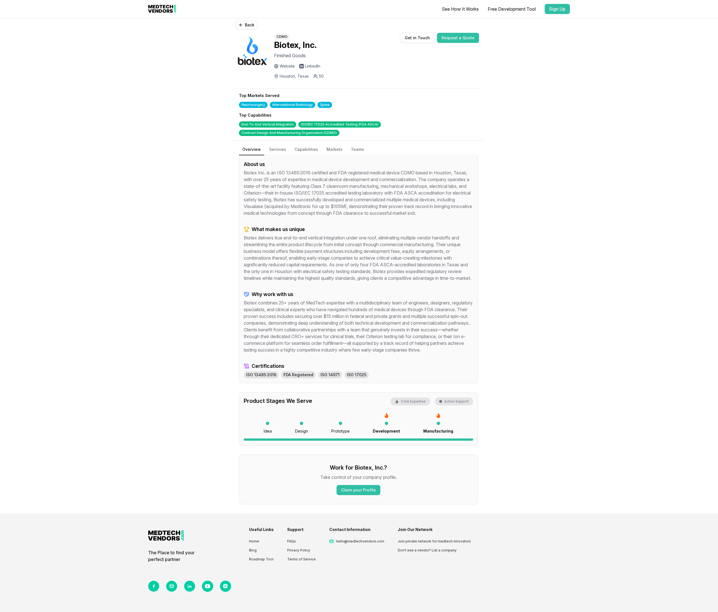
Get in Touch (417, 37)
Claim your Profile (358, 490)
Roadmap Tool (261, 559)
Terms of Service (301, 559)
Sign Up (557, 9)
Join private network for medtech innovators (434, 541)
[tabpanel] (358, 269)
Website (287, 66)
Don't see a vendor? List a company (427, 550)
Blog (253, 550)
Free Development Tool (512, 9)
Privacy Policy (298, 550)
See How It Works (460, 9)
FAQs (291, 541)
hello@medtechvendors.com (360, 541)
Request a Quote (458, 37)
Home (254, 541)
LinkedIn (312, 66)
